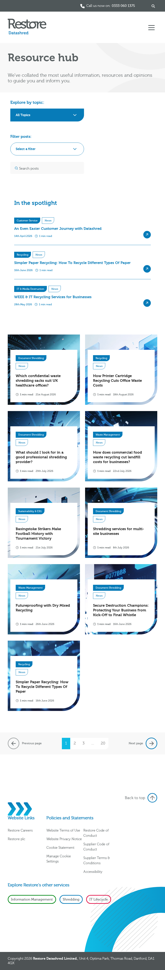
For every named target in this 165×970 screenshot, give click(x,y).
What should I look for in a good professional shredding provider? (41, 457)
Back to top (135, 798)
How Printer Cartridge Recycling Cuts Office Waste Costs (117, 380)
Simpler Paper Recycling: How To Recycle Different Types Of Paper (42, 687)
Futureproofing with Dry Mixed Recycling (43, 607)
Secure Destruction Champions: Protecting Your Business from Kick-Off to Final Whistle (121, 610)
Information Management (32, 899)
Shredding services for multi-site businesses (118, 531)
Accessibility (92, 872)
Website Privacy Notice (64, 839)
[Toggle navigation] (151, 27)
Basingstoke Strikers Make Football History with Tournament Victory (38, 533)
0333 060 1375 (123, 6)
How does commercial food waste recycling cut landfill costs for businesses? (117, 457)
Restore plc (16, 839)
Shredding (71, 899)
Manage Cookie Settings (58, 858)
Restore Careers (20, 830)
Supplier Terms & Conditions (96, 860)
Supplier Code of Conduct (96, 846)
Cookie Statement (60, 848)
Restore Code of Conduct (96, 833)
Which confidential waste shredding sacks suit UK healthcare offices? (38, 380)
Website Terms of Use (63, 830)
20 (103, 743)
